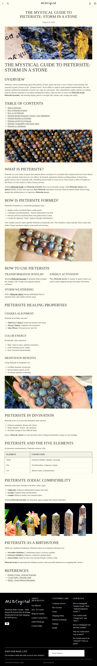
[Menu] (2, 3)
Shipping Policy (58, 616)
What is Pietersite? (14, 108)
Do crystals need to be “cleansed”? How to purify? (81, 641)
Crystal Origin (37, 626)
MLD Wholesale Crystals (16, 662)
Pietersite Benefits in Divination (19, 118)
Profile (54, 628)
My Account (57, 608)
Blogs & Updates (38, 614)
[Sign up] (88, 653)
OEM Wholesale (38, 622)
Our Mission (36, 606)
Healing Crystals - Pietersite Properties (22, 575)
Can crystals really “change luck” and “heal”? (80, 618)
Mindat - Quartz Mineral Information (21, 580)
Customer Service (59, 603)
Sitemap (55, 624)
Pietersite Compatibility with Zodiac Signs (23, 124)
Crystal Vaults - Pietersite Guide (19, 577)
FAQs (54, 612)
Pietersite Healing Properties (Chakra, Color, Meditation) (29, 116)
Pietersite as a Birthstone (17, 126)
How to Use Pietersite (16, 113)
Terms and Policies (48, 662)
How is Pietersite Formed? (17, 110)
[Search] (7, 3)
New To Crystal (38, 610)
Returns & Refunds (59, 620)
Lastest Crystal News (39, 618)
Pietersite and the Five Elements (19, 121)
